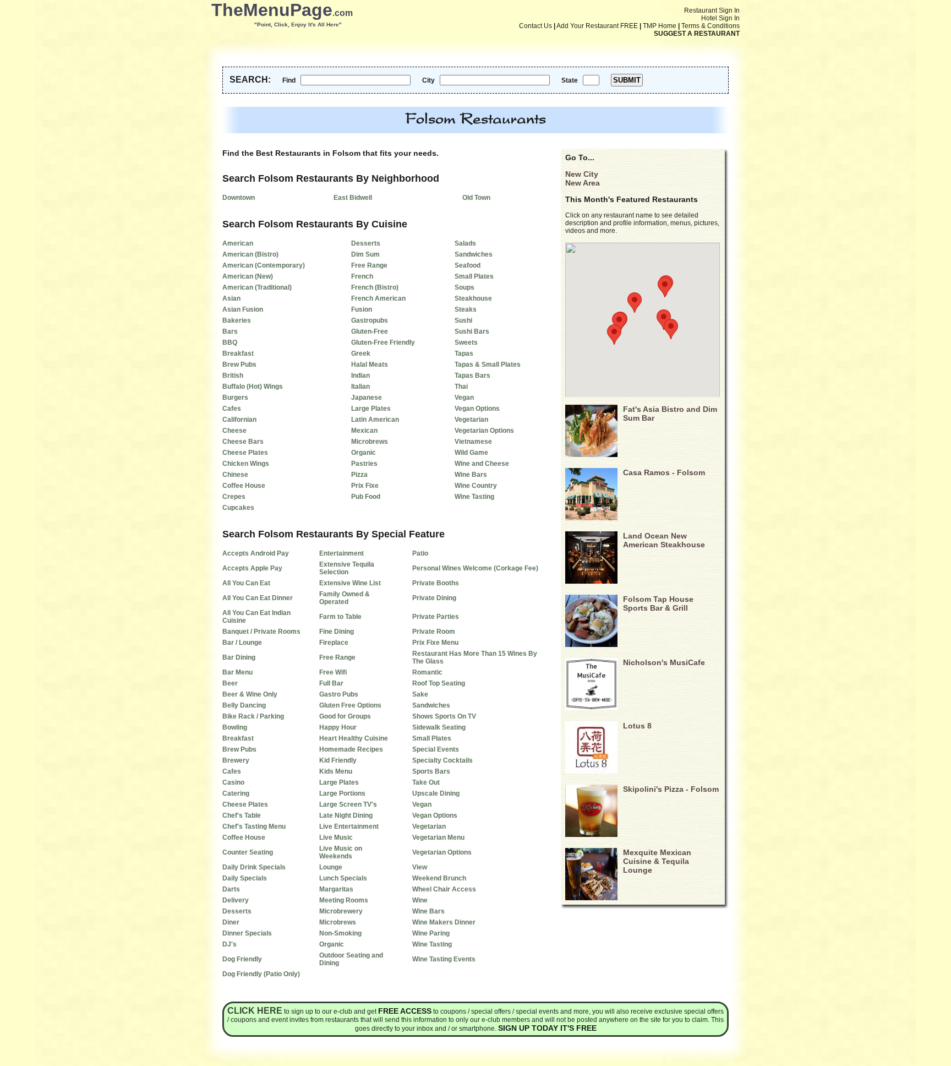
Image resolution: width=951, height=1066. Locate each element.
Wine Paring (431, 933)
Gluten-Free (369, 331)
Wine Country (476, 486)
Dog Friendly (242, 959)
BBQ (229, 342)
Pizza (359, 474)
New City (581, 174)
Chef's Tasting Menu (254, 826)
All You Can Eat (246, 583)
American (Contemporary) (263, 265)
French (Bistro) (374, 287)
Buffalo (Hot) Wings (252, 386)
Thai (461, 386)
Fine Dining (336, 631)
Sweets (466, 342)
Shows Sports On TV (444, 716)
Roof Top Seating (438, 683)
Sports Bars (431, 771)
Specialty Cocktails (442, 760)
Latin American (375, 419)
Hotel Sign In (720, 18)
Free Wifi (333, 672)
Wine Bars (471, 474)
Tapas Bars (472, 375)
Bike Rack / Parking (253, 716)
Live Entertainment (349, 826)
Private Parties (435, 617)
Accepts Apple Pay (252, 568)
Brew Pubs (239, 364)
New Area (582, 182)
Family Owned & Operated (344, 598)
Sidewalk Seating (439, 727)
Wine (420, 900)
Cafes (231, 408)
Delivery (235, 900)
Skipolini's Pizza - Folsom (671, 789)
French (362, 276)
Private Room (433, 631)
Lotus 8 (637, 725)
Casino (233, 782)
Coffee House (243, 486)
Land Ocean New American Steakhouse (664, 540)
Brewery (235, 760)
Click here (254, 1010)
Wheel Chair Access (444, 889)
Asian (231, 298)
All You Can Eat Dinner (257, 598)
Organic (363, 452)
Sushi (463, 320)
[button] (671, 329)
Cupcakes (238, 508)
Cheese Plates (245, 452)
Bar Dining (238, 657)
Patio (420, 553)
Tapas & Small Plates (488, 364)
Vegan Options (477, 408)
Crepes (233, 497)
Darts (231, 889)
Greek (360, 353)
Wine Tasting (474, 497)
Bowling (234, 727)
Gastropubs (369, 320)
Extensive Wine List (350, 583)
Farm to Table (340, 617)
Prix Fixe (365, 486)
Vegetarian (471, 419)
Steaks (466, 309)
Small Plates (474, 276)
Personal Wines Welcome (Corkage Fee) (475, 568)
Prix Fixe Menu (435, 642)
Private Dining (434, 598)
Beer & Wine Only (249, 694)
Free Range (369, 265)
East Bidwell (353, 198)
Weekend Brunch (439, 878)
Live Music (336, 837)
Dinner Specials (247, 933)
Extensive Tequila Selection (346, 568)
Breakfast (238, 353)
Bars (230, 331)
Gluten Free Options (350, 705)
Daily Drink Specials (254, 867)
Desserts (365, 243)
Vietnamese (473, 441)
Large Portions (342, 793)
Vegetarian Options (484, 430)
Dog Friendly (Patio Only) (261, 974)
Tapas (464, 353)
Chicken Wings (245, 463)
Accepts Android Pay (255, 553)
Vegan (464, 397)
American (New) (247, 276)
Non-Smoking (340, 933)
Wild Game (471, 452)
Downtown (238, 198)
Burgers (235, 397)
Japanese (366, 397)
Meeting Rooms (343, 900)
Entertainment (341, 553)
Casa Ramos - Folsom (664, 472)
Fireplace (333, 642)
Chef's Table (241, 815)
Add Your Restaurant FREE (597, 26)
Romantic (427, 672)
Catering (235, 793)
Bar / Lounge (242, 642)
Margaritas (336, 889)
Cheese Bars (243, 441)
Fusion (361, 309)
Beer (230, 683)
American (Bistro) (250, 254)
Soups (464, 287)
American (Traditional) (257, 287)
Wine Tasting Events (444, 959)
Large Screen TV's (348, 804)
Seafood (467, 265)
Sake (420, 694)
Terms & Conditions (710, 26)
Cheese (234, 430)
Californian (239, 419)
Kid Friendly (338, 760)
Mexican (364, 430)
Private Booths (435, 583)
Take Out (426, 782)
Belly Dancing (244, 705)
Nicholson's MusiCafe (664, 662)
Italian (360, 386)
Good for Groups (345, 716)
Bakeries (236, 320)
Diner (230, 922)
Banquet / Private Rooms (261, 631)
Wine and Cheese (482, 463)
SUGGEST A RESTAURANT (697, 33)
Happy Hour (338, 727)
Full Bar (331, 683)
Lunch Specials (343, 878)
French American (378, 298)
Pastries (364, 463)
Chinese (235, 474)
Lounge (330, 867)
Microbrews (369, 441)
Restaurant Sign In (712, 10)
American (237, 243)
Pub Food (365, 497)
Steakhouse (473, 298)
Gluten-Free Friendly (383, 342)
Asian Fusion (242, 309)
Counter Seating (247, 852)
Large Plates (371, 408)
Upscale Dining (436, 793)
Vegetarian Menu (438, 837)
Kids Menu (335, 771)
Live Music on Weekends (340, 852)
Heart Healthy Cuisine (353, 738)
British (232, 375)
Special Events (435, 749)
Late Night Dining (346, 815)
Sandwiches (474, 254)
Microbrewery (341, 911)
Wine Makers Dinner (444, 922)
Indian (360, 375)
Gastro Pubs (338, 694)
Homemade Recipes (351, 749)
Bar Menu (237, 672)
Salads (465, 243)
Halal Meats (369, 364)
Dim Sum (365, 254)
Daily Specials (244, 878)
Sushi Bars (472, 331)
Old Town (476, 198)
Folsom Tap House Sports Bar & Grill (658, 603)
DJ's (229, 944)
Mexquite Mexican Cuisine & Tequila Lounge (657, 861)
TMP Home (659, 26)
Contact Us (535, 26)
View (419, 867)
